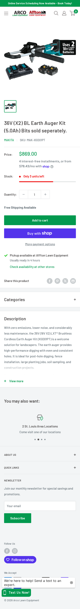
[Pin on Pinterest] (57, 281)
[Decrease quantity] (23, 194)
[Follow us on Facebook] (7, 551)
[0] (72, 13)
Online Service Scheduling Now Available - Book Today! (40, 3)
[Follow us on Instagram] (15, 551)
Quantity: (10, 194)
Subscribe (17, 518)
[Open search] (56, 13)
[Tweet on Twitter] (65, 281)
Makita (9, 140)
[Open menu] (6, 13)
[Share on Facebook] (50, 281)
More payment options (40, 244)
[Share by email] (73, 281)
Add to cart (40, 220)
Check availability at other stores (32, 267)
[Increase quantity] (45, 194)
